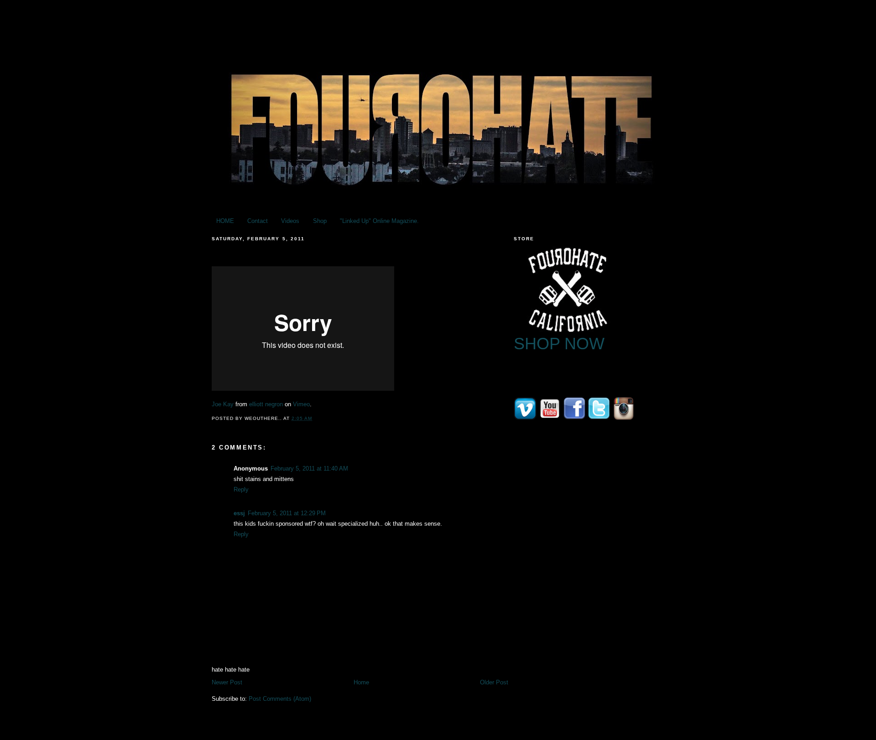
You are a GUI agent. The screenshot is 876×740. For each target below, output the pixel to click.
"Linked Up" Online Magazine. (379, 220)
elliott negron (266, 404)
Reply (241, 489)
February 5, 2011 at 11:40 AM (309, 468)
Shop (320, 220)
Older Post (494, 682)
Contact (257, 220)
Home (361, 682)
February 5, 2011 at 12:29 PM (287, 513)
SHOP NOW (559, 343)
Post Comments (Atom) (280, 698)
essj (239, 513)
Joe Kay (223, 404)
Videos (290, 220)
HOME (225, 220)
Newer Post (227, 682)
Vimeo (301, 404)
